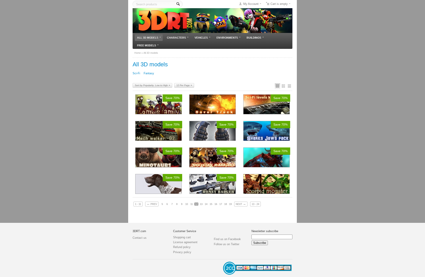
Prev (152, 204)
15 (211, 204)
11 (191, 204)
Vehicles (201, 37)
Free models (146, 45)
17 (220, 204)
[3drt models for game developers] (212, 20)
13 (201, 204)
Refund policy (182, 247)
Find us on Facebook (227, 239)
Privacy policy (182, 252)
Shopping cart (182, 237)
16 (215, 204)
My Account (251, 4)
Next (241, 204)
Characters (176, 37)
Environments (227, 37)
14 (206, 204)
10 (186, 204)
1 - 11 (138, 204)
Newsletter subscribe (264, 231)
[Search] (178, 4)
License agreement (185, 242)
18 (225, 204)
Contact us (140, 237)
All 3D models (147, 37)
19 (230, 204)
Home (137, 53)
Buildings (254, 37)
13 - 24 (255, 204)
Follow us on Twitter (226, 244)
